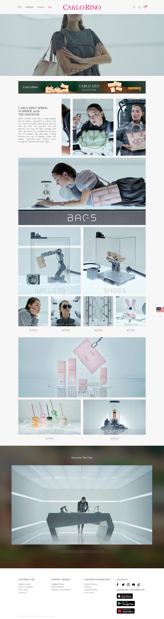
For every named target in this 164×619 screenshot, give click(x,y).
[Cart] (144, 7)
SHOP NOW (33, 330)
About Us (87, 587)
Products (40, 7)
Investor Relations (90, 584)
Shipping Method (57, 584)
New (20, 7)
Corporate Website (91, 590)
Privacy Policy (23, 590)
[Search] (133, 7)
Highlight (29, 7)
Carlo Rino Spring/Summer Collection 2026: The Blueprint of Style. (82, 551)
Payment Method (57, 587)
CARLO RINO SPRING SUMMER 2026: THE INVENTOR (33, 111)
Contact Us (22, 592)
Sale (50, 7)
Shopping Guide (24, 584)
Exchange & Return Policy (60, 590)
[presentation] (66, 128)
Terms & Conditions (25, 587)
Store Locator (89, 592)
